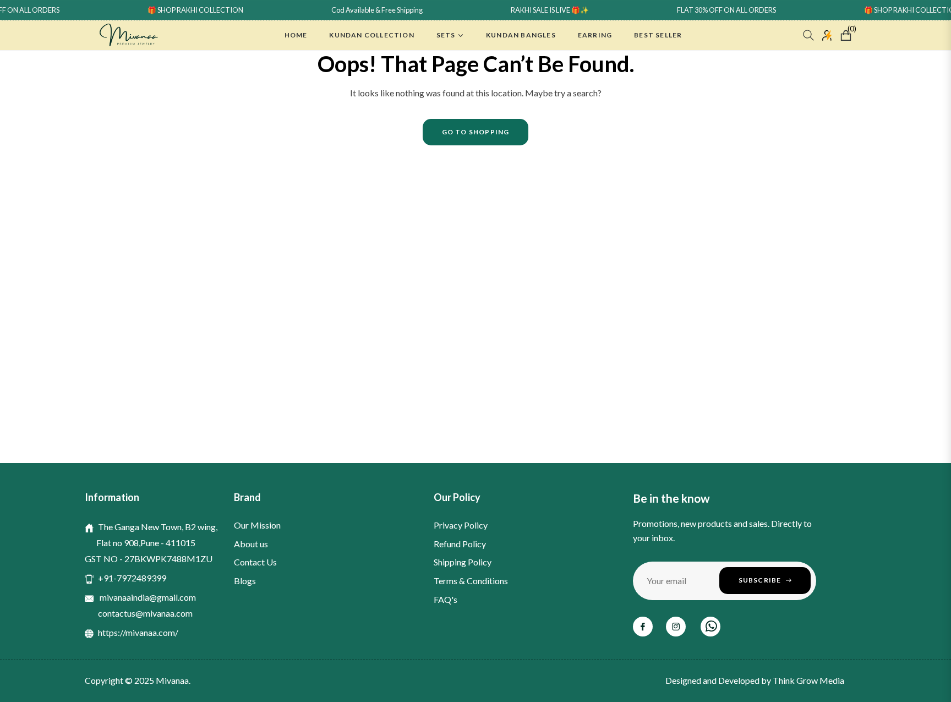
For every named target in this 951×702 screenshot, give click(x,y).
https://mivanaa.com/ (138, 632)
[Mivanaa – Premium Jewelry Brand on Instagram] (676, 626)
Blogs (245, 580)
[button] (808, 35)
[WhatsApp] (710, 626)
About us (251, 543)
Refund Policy (460, 543)
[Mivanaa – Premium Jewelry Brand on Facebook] (643, 626)
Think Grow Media (808, 680)
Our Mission (257, 525)
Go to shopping (476, 132)
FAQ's (445, 599)
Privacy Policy (461, 525)
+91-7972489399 (132, 578)
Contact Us (255, 562)
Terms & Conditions (471, 580)
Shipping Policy (462, 562)
